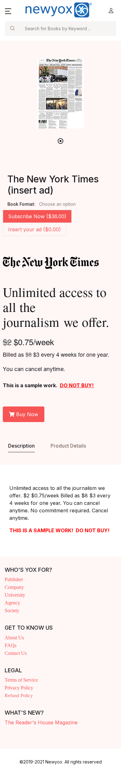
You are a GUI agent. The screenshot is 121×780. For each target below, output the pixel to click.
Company (14, 587)
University (15, 595)
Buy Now (26, 414)
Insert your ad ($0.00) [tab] (34, 229)
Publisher (14, 579)
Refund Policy (19, 695)
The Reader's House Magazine (41, 722)
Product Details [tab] (68, 446)
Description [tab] (21, 446)
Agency (12, 602)
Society (12, 610)
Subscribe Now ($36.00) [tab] (37, 216)
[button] (8, 10)
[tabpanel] (60, 93)
